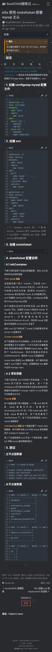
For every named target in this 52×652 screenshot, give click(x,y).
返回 (42, 583)
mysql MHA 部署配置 (13, 590)
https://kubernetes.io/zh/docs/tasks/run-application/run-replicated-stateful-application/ (23, 71)
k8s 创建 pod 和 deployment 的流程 (39, 590)
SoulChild (10, 22)
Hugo (21, 648)
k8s (12, 583)
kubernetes (30, 22)
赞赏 (26, 603)
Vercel (36, 648)
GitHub (30, 648)
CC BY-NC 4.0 (34, 640)
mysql (7, 583)
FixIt (26, 648)
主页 (48, 583)
